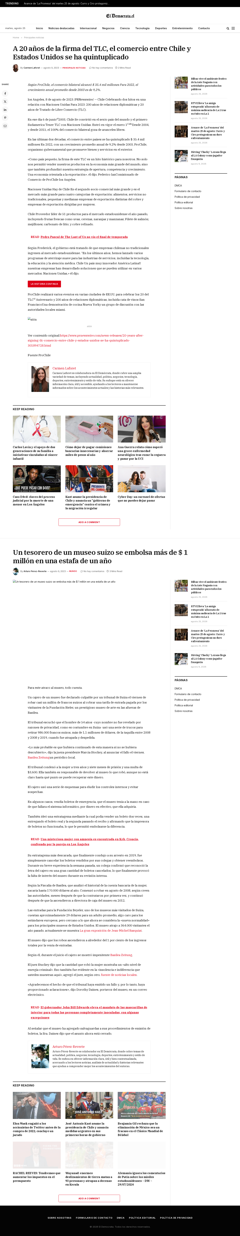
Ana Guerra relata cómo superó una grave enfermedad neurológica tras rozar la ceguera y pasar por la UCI (142, 452)
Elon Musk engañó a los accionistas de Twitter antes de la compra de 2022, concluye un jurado (36, 1129)
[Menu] (233, 28)
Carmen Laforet (32, 67)
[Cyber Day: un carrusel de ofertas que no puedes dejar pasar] (142, 478)
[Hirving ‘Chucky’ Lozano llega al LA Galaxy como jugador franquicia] (181, 156)
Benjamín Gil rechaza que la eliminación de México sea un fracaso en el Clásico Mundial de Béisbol (140, 1129)
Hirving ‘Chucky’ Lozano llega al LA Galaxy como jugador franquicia (208, 155)
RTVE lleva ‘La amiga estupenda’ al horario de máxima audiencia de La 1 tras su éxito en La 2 (208, 108)
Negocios (108, 28)
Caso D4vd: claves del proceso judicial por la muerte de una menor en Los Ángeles (34, 500)
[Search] (228, 28)
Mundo (73, 571)
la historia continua (44, 284)
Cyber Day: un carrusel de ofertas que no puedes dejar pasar (141, 498)
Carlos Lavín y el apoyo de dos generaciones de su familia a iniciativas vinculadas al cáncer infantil (35, 452)
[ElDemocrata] (120, 15)
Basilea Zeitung (39, 757)
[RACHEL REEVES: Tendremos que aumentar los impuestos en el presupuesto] (37, 1155)
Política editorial (184, 202)
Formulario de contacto (188, 191)
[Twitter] (5, 101)
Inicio (39, 28)
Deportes (161, 28)
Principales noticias (74, 68)
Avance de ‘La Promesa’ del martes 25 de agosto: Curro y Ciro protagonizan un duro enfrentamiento (68, 3)
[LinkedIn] (5, 109)
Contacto (204, 28)
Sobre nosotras (184, 207)
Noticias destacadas (61, 28)
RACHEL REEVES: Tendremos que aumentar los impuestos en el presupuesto (37, 1177)
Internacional (88, 28)
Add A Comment (89, 522)
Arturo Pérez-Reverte (35, 571)
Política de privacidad (187, 196)
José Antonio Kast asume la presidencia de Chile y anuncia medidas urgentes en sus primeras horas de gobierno (87, 1129)
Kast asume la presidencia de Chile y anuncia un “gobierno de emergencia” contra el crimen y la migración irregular (88, 502)
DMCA (178, 185)
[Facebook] (5, 93)
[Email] (5, 125)
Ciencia (125, 28)
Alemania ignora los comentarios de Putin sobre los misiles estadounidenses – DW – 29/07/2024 (141, 1178)
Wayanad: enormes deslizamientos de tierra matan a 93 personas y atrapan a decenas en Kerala (88, 1178)
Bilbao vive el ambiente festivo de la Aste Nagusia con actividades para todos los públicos (208, 84)
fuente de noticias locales (119, 975)
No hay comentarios (102, 67)
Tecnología (142, 28)
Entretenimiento (182, 28)
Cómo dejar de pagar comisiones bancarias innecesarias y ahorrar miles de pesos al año (89, 451)
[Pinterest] (5, 117)
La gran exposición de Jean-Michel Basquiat (111, 930)
